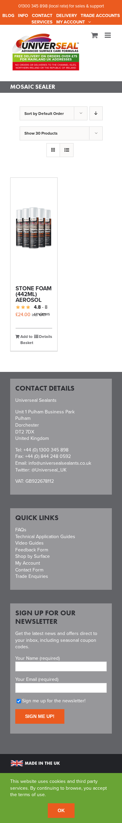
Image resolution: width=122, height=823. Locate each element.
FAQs (20, 529)
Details (45, 336)
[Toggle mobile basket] (94, 35)
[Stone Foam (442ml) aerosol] (34, 228)
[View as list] (66, 150)
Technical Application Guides (45, 536)
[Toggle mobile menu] (108, 35)
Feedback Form (31, 549)
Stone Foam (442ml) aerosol (34, 294)
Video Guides (29, 543)
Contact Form (29, 569)
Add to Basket (26, 339)
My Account (27, 563)
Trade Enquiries (31, 576)
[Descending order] (96, 113)
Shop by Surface (32, 556)
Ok (61, 810)
